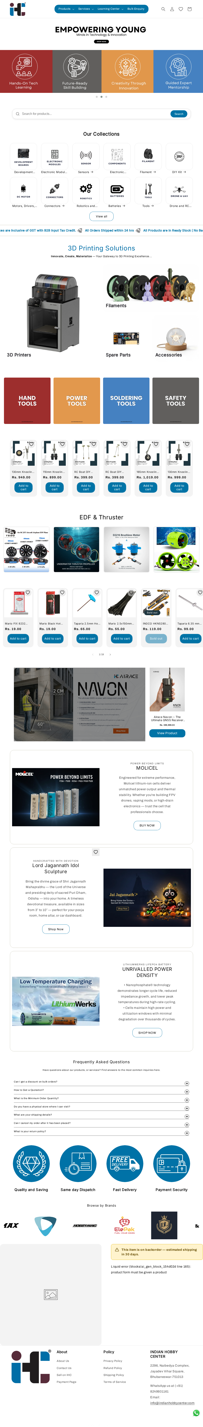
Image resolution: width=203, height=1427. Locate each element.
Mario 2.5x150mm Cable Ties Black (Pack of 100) (120, 623)
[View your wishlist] (180, 9)
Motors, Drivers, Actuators (23, 206)
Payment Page (66, 1381)
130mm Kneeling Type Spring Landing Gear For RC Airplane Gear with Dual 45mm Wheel (179, 472)
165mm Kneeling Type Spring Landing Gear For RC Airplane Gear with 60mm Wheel (148, 472)
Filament (146, 172)
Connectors (52, 206)
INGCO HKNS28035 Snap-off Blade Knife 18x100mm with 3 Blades (156, 623)
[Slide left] (92, 654)
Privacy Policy (112, 1360)
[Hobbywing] (17, 1225)
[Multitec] (176, 1225)
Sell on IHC (64, 1375)
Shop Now (56, 929)
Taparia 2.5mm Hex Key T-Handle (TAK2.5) (87, 623)
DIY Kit (177, 172)
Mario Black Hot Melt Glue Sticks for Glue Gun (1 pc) (52, 623)
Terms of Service (114, 1381)
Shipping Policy (113, 1375)
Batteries (114, 206)
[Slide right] (110, 654)
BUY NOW (147, 825)
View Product (167, 733)
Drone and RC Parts (179, 206)
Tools (146, 206)
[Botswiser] (136, 1225)
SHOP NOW (147, 1032)
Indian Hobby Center (106, 1425)
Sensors (83, 172)
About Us (63, 1360)
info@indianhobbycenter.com (172, 1403)
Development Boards (23, 172)
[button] (66, 9)
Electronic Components (115, 172)
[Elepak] (57, 1225)
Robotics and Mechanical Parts (86, 206)
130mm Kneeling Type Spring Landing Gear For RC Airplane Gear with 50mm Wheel (23, 472)
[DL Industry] (97, 1225)
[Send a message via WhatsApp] (196, 1413)
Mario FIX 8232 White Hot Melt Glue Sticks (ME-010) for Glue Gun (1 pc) (17, 623)
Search (178, 113)
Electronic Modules (54, 172)
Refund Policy (112, 1368)
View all (101, 216)
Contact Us (64, 1368)
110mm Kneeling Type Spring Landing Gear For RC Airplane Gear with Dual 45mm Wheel (54, 472)
